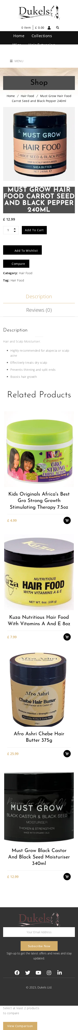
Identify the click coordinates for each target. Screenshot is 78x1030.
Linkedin (59, 972)
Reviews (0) (39, 309)
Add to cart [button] (69, 462)
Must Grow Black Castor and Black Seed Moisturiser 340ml (39, 857)
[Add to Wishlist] (69, 470)
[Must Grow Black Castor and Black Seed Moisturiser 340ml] (39, 805)
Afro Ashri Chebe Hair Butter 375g (39, 737)
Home (11, 96)
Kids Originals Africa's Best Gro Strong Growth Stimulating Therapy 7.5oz (39, 501)
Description (39, 296)
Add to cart (34, 230)
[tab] (39, 296)
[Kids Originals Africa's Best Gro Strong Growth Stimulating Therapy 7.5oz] (39, 449)
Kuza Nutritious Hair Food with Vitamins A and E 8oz (39, 620)
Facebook (17, 972)
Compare (69, 477)
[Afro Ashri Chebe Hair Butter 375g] (39, 689)
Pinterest (38, 972)
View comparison (20, 1026)
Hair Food (27, 96)
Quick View (69, 484)
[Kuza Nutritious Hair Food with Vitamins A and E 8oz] (39, 572)
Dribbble (49, 972)
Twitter (27, 972)
